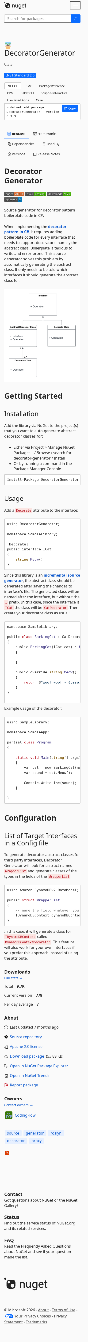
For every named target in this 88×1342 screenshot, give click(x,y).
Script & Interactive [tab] (54, 93)
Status (11, 1217)
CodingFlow (25, 1115)
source (13, 1133)
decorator (16, 1140)
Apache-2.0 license (26, 1046)
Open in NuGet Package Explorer (39, 1065)
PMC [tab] (29, 86)
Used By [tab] (52, 144)
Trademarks (36, 1322)
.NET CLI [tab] (13, 86)
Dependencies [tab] (22, 144)
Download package (27, 1056)
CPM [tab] (10, 93)
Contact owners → (18, 1105)
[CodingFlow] (8, 1115)
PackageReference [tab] (52, 86)
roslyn (55, 1133)
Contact (13, 1194)
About (43, 1309)
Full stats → (13, 978)
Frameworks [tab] (47, 133)
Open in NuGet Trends (30, 1075)
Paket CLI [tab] (27, 93)
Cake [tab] (39, 100)
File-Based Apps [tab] (18, 100)
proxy (36, 1140)
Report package (24, 1085)
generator (35, 1133)
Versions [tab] (18, 154)
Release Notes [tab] (48, 154)
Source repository (26, 1036)
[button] (70, 108)
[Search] (75, 18)
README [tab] (18, 133)
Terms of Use (63, 1309)
